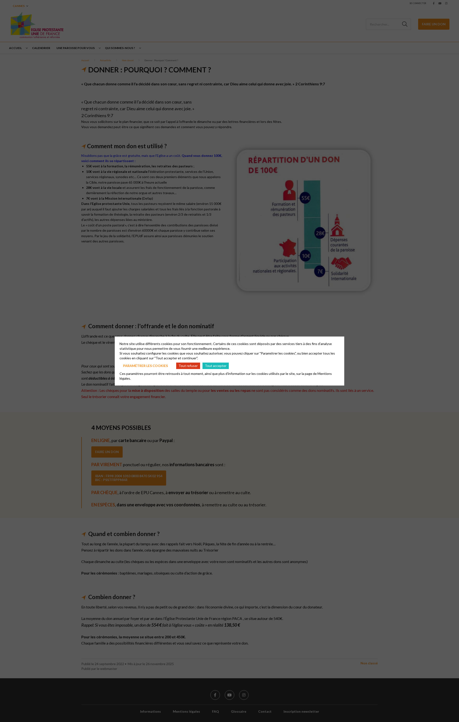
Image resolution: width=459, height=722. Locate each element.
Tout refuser (188, 366)
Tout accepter (215, 366)
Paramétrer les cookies (145, 366)
